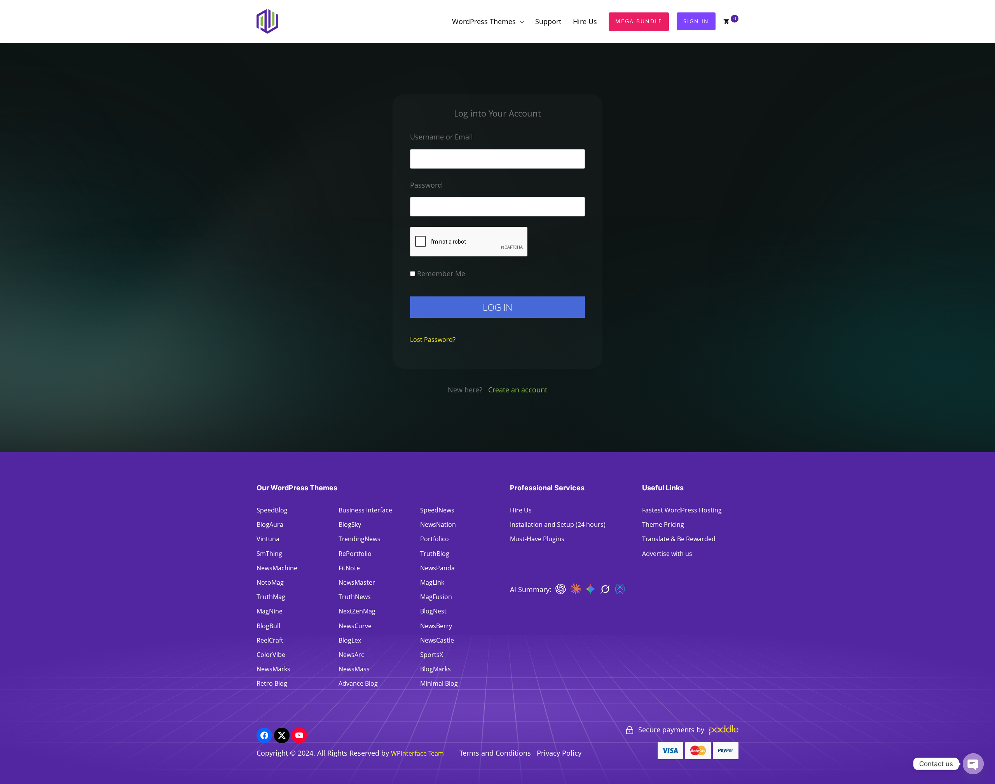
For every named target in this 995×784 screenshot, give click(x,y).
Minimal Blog (439, 683)
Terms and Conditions (495, 753)
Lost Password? (433, 339)
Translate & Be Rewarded (679, 539)
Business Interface (365, 510)
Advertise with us (667, 553)
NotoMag (270, 582)
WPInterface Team (417, 753)
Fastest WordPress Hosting (682, 510)
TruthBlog (434, 553)
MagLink (432, 582)
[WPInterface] (269, 21)
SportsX (431, 654)
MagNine (270, 611)
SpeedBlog (272, 510)
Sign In (696, 21)
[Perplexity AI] (619, 591)
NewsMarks (273, 669)
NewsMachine (277, 568)
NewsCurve (355, 626)
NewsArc (351, 654)
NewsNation (438, 524)
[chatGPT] (560, 591)
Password (426, 185)
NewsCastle (437, 640)
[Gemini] (590, 591)
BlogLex (350, 640)
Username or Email (441, 136)
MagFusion (436, 596)
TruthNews (355, 596)
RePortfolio (355, 553)
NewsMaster (357, 582)
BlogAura (270, 524)
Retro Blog (272, 683)
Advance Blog (358, 683)
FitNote (349, 568)
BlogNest (433, 611)
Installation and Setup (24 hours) (558, 524)
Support (548, 21)
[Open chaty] (973, 763)
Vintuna (268, 539)
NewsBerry (436, 626)
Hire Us (585, 21)
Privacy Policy (559, 753)
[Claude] (575, 591)
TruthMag (271, 596)
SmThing (269, 553)
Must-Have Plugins (537, 539)
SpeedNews (437, 510)
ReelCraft (270, 640)
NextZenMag (357, 611)
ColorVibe (271, 654)
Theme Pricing (663, 524)
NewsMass (354, 669)
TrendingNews (360, 539)
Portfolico (434, 539)
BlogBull (268, 626)
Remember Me (440, 273)
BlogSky (350, 524)
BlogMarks (435, 669)
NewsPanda (437, 568)
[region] (101, 727)
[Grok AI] (605, 591)
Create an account (517, 389)
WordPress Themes (484, 21)
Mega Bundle (638, 21)
